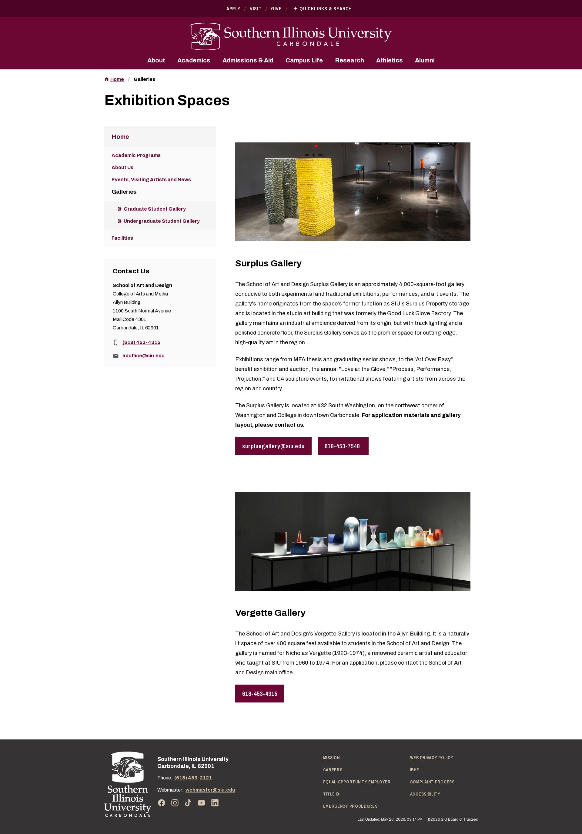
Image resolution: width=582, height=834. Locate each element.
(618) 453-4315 (141, 342)
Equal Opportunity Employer (357, 782)
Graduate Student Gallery (155, 209)
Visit (256, 8)
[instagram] (175, 803)
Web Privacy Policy (431, 757)
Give (276, 8)
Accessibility (425, 794)
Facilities (122, 238)
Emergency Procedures (350, 806)
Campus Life (304, 60)
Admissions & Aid (247, 60)
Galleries (144, 79)
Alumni (425, 60)
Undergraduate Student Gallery (162, 221)
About (156, 60)
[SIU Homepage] (291, 36)
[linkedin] (215, 803)
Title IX (331, 794)
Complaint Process (432, 782)
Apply (233, 8)
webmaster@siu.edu (210, 789)
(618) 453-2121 (193, 777)
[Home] (127, 784)
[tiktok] (188, 803)
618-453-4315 (259, 693)
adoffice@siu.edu (143, 355)
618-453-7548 (343, 446)
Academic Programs (136, 155)
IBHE (414, 769)
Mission (331, 757)
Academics (193, 60)
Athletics (389, 60)
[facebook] (161, 803)
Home (117, 79)
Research (349, 60)
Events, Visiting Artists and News (151, 179)
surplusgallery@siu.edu (273, 446)
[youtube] (201, 803)
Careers (333, 769)
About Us (122, 167)
